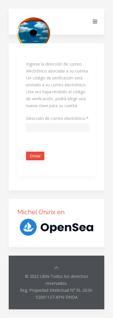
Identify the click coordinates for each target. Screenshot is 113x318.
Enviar (35, 156)
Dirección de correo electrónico (57, 118)
